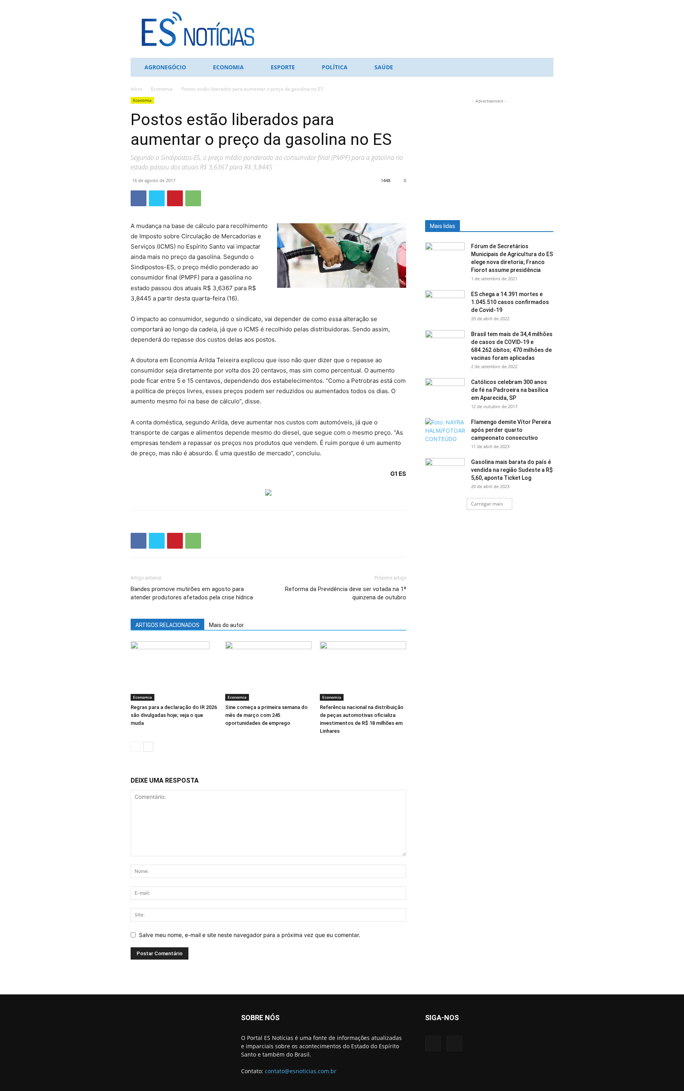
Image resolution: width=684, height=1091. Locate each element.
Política (335, 67)
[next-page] (148, 747)
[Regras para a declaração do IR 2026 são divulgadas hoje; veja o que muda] (174, 671)
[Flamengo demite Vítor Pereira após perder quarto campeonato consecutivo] (445, 432)
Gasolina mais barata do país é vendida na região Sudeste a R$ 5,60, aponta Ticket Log (512, 470)
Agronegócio (165, 67)
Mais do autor (226, 625)
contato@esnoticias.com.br (300, 1071)
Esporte (283, 67)
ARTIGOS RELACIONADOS (167, 625)
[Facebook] (138, 198)
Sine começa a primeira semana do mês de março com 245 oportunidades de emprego (266, 715)
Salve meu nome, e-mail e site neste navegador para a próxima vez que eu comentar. (249, 934)
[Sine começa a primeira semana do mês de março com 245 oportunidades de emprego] (268, 671)
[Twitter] (157, 198)
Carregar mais (487, 503)
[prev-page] (136, 747)
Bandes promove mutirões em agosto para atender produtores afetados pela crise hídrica (192, 593)
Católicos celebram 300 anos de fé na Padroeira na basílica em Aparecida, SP (509, 390)
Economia (228, 67)
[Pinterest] (175, 198)
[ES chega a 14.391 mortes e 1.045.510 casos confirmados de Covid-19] (445, 304)
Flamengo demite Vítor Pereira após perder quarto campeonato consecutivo (511, 430)
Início (136, 89)
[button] (543, 68)
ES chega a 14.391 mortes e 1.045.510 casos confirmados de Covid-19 (510, 302)
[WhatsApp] (193, 198)
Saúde (383, 67)
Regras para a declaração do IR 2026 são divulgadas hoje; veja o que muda (174, 715)
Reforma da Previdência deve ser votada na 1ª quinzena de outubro (345, 593)
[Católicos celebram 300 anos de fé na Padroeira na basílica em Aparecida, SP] (445, 392)
